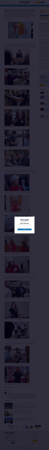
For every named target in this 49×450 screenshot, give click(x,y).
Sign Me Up (24, 229)
